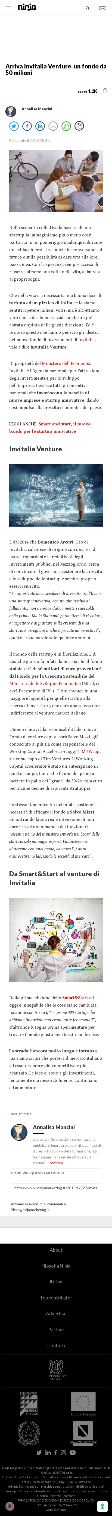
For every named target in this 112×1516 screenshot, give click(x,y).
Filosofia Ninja (56, 1266)
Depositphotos (56, 1509)
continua (56, 1163)
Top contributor (56, 1298)
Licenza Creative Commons (56, 1495)
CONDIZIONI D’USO (55, 1500)
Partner (56, 1329)
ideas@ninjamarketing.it (30, 1210)
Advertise (56, 1313)
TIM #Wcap (88, 751)
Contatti (56, 1345)
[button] (105, 91)
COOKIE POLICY (83, 1500)
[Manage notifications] (9, 1506)
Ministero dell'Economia (66, 363)
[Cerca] (88, 8)
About (56, 1250)
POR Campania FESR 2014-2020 (56, 1505)
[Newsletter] (102, 8)
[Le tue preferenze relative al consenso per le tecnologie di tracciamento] (102, 1506)
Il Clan (56, 1281)
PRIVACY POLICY (29, 1500)
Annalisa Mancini (54, 1127)
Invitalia (86, 340)
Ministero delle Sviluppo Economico (45, 683)
